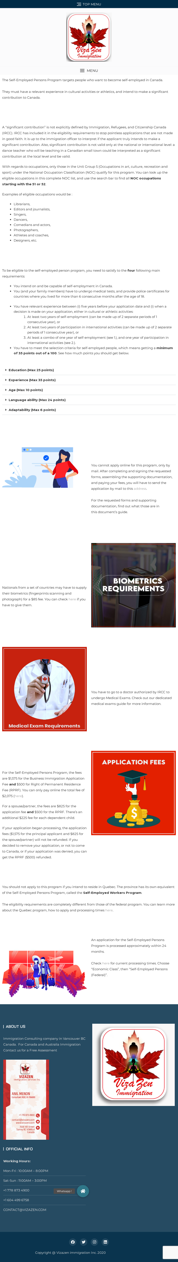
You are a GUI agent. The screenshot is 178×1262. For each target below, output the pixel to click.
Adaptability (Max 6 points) (32, 410)
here (72, 599)
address (140, 489)
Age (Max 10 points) (26, 390)
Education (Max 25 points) (31, 370)
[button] (89, 71)
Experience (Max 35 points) (32, 380)
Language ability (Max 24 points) (37, 400)
